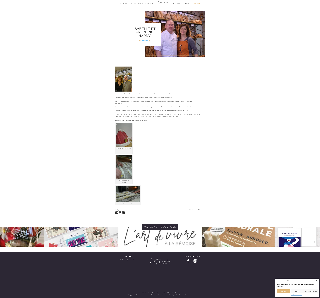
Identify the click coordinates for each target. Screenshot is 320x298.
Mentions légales (146, 293)
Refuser (297, 291)
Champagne (149, 3)
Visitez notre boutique (160, 226)
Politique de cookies (296, 295)
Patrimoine (123, 3)
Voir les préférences (311, 291)
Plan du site (154, 295)
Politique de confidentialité (159, 293)
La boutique (196, 3)
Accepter (283, 291)
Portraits (186, 3)
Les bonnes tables (136, 3)
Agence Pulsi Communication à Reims (182, 295)
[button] (317, 281)
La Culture (176, 3)
